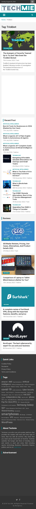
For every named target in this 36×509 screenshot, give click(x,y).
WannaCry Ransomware (25, 417)
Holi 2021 (27, 395)
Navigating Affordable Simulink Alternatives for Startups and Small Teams (22, 161)
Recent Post (10, 120)
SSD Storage (22, 414)
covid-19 (7, 389)
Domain (3, 392)
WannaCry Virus (21, 419)
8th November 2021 (9, 348)
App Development (17, 382)
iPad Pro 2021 (25, 397)
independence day (13, 397)
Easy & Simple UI (10, 392)
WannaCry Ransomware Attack (9, 419)
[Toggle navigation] (4, 15)
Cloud (29, 386)
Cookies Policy (6, 364)
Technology (8, 48)
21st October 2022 (18, 211)
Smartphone (17, 411)
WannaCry (16, 417)
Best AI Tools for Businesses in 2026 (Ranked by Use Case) (17, 127)
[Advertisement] (18, 95)
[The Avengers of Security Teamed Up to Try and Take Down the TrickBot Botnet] (18, 40)
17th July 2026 (7, 130)
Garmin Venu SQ (18, 395)
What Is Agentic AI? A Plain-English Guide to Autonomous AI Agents (16, 137)
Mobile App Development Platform (26, 399)
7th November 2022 (18, 202)
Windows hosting (30, 419)
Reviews (7, 218)
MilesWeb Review (12, 399)
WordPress (7, 422)
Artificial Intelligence (11, 124)
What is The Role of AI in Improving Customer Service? (22, 174)
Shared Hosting (8, 411)
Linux (5, 399)
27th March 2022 (8, 251)
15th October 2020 (9, 60)
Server (27, 408)
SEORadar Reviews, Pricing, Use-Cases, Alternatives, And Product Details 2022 (16, 246)
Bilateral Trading (15, 386)
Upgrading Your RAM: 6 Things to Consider (21, 208)
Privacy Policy (6, 369)
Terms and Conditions (9, 372)
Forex (10, 395)
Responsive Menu (32, 1)
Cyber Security (28, 390)
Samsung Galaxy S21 (18, 406)
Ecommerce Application (20, 392)
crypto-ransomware (17, 390)
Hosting (3, 397)
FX (13, 395)
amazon (5, 382)
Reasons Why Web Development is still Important (16, 404)
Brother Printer (23, 386)
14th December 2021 (9, 316)
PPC (19, 402)
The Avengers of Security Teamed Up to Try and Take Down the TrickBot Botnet (17, 55)
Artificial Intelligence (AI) (18, 384)
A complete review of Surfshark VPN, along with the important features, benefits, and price (16, 311)
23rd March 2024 (17, 166)
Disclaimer (5, 366)
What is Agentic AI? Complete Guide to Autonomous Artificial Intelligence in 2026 (17, 148)
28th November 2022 (19, 188)
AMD (10, 382)
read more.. (18, 447)
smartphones (10, 414)
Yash (17, 60)
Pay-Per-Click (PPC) (9, 402)
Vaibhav (16, 130)
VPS (11, 417)
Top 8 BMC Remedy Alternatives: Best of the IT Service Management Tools (22, 196)
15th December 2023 (19, 178)
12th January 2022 (9, 282)
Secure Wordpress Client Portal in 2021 (15, 408)
